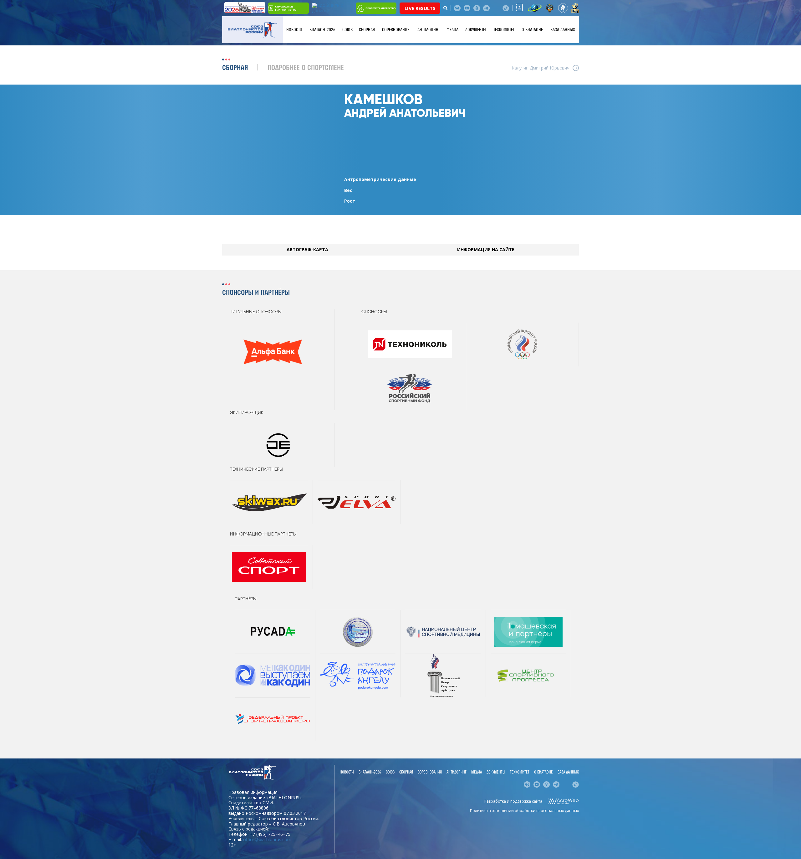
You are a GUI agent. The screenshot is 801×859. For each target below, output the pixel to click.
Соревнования (396, 30)
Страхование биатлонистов (285, 8)
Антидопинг (428, 30)
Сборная (367, 30)
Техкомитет (503, 30)
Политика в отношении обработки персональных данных (524, 810)
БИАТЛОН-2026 (322, 30)
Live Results (420, 8)
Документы (475, 30)
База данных (562, 30)
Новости (294, 30)
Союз (347, 30)
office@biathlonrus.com (267, 839)
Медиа (452, 30)
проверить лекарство (380, 8)
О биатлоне (532, 30)
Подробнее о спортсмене (306, 68)
